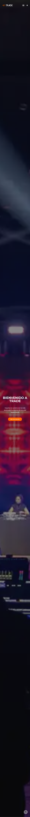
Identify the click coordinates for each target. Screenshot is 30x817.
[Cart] (26, 812)
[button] (23, 5)
